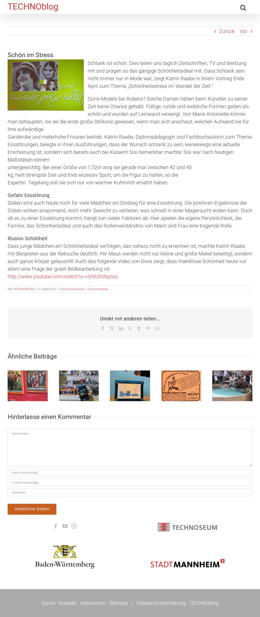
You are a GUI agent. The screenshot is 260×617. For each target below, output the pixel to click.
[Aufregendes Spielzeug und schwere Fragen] (79, 385)
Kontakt (67, 603)
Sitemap (118, 603)
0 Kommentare (98, 289)
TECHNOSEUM (24, 289)
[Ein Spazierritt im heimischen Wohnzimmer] (181, 385)
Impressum (93, 603)
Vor (243, 31)
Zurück (227, 31)
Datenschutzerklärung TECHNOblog (178, 603)
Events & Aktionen (72, 289)
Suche (48, 603)
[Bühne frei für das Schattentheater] (130, 385)
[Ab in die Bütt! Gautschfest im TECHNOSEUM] (232, 385)
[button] (243, 7)
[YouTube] (65, 526)
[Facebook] (55, 526)
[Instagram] (74, 526)
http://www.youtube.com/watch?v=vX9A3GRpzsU (63, 276)
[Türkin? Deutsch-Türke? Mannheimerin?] (28, 385)
